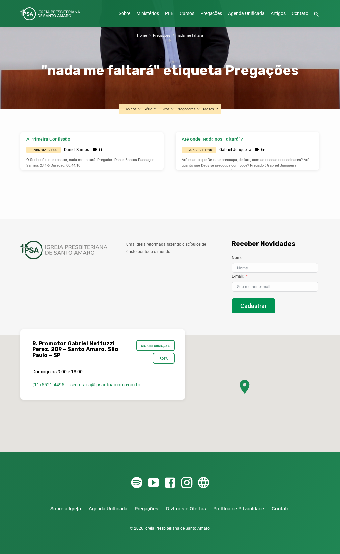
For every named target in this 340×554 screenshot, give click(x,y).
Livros (165, 109)
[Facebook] (170, 483)
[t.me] (203, 483)
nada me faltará (190, 35)
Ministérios (147, 13)
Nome (237, 257)
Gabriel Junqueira (235, 149)
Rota (164, 358)
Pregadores (187, 109)
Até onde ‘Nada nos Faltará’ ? (212, 139)
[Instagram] (186, 483)
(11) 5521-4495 (48, 384)
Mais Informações (155, 346)
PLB (169, 13)
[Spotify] (136, 483)
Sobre (124, 13)
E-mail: (238, 276)
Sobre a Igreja (65, 509)
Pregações (211, 13)
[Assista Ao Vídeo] (94, 150)
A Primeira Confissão (48, 139)
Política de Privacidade (238, 509)
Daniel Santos (76, 149)
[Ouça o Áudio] (100, 149)
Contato (300, 13)
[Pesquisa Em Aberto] (316, 14)
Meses (209, 109)
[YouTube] (153, 483)
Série (148, 109)
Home (142, 35)
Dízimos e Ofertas (186, 509)
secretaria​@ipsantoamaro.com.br (105, 384)
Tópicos (131, 109)
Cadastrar (253, 305)
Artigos (278, 13)
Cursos (187, 13)
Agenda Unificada (246, 13)
